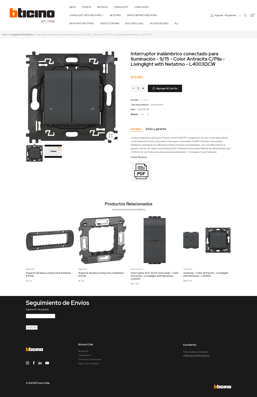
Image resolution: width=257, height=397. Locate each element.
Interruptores (137, 269)
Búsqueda (83, 351)
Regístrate (230, 15)
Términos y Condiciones (89, 359)
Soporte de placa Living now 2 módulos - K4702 (101, 275)
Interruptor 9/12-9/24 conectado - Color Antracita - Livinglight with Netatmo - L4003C (155, 276)
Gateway (187, 269)
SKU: (133, 109)
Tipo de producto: (140, 104)
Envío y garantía (156, 129)
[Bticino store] (32, 15)
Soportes (30, 269)
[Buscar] (245, 15)
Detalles (136, 129)
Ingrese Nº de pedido (37, 309)
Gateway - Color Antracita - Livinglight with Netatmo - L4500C (205, 275)
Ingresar (219, 15)
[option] (34, 153)
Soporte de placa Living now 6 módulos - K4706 (49, 275)
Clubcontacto (84, 355)
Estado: (135, 100)
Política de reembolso (88, 363)
